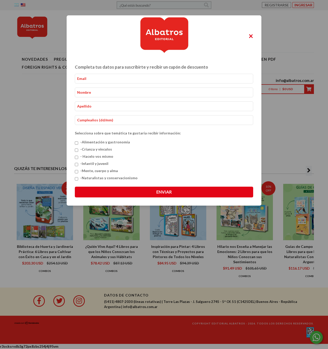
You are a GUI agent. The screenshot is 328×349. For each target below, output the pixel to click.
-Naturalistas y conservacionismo (109, 178)
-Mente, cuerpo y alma (99, 170)
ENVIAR (164, 192)
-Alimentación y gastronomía (105, 142)
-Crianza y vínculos (96, 149)
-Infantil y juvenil (94, 163)
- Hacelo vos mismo (96, 156)
